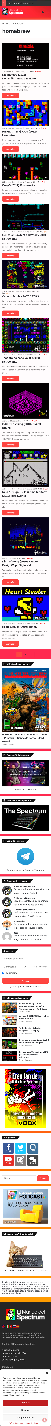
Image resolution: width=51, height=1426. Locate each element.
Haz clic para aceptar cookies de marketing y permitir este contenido (25, 772)
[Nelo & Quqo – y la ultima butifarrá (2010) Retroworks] (25, 468)
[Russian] (14, 1326)
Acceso (25, 981)
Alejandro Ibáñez (10, 1350)
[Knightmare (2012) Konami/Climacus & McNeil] (25, 56)
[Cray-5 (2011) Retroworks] (25, 167)
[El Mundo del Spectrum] (13, 12)
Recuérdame (10, 973)
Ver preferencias (25, 1417)
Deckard (7, 72)
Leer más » (11, 95)
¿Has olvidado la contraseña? (35, 967)
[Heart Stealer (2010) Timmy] (25, 604)
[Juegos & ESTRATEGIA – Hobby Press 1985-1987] (9, 1020)
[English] (4, 1326)
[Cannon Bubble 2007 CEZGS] (25, 274)
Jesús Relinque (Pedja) (13, 1359)
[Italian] (7, 1326)
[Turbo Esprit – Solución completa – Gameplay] (9, 1032)
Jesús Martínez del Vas (14, 1353)
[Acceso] (42, 13)
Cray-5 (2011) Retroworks (18, 185)
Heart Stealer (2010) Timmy (19, 626)
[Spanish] (18, 1326)
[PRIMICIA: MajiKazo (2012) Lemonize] (25, 113)
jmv (5, 421)
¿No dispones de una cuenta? (25, 986)
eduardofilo (19, 921)
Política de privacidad (32, 1423)
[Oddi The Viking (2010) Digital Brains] (25, 401)
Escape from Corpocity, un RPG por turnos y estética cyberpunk (33, 1054)
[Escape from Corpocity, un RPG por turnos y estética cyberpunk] (9, 1056)
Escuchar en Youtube (25, 789)
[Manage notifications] (44, 1420)
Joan (16, 933)
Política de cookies (16, 1423)
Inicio (7, 23)
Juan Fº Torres (9, 1356)
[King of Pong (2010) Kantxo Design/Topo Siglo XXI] (25, 536)
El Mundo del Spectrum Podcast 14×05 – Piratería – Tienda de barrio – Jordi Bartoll (24, 738)
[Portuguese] (11, 1326)
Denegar (25, 1410)
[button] (47, 1372)
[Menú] (47, 13)
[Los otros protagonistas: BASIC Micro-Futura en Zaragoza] (9, 1044)
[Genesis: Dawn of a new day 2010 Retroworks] (25, 217)
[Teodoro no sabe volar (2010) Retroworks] (25, 335)
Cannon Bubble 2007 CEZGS (20, 296)
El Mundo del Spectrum (13, 128)
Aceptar (25, 1402)
